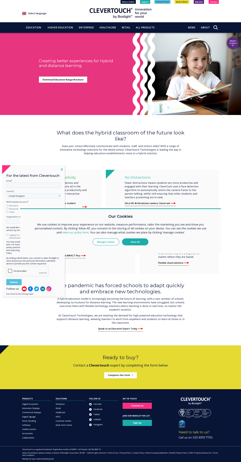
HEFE (58, 416)
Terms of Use (113, 453)
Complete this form (119, 375)
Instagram (98, 424)
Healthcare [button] (107, 27)
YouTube (97, 404)
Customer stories (63, 421)
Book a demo (182, 2)
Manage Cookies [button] (106, 241)
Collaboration (28, 437)
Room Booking (29, 421)
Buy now (199, 2)
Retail (58, 408)
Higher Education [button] (60, 27)
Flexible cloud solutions (170, 262)
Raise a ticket (128, 2)
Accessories (27, 433)
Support (145, 2)
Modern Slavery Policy (178, 453)
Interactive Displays (31, 408)
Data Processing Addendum (157, 453)
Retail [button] (126, 27)
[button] (56, 13)
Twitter (96, 414)
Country (10, 191)
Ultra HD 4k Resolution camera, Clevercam (147, 203)
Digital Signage (29, 416)
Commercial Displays (31, 412)
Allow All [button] (135, 241)
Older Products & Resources (200, 453)
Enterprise (60, 404)
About (205, 27)
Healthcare (60, 412)
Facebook (97, 409)
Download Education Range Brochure (63, 79)
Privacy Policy (125, 453)
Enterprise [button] (86, 27)
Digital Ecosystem (30, 404)
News (191, 27)
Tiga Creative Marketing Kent (42, 459)
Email (8, 181)
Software (26, 425)
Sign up (137, 422)
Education (13, 205)
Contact (213, 2)
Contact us (137, 405)
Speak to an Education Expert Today (117, 328)
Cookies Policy (138, 453)
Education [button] (33, 27)
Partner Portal (162, 2)
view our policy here (75, 232)
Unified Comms (29, 429)
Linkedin (97, 419)
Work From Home (64, 425)
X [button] (62, 169)
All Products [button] (145, 27)
